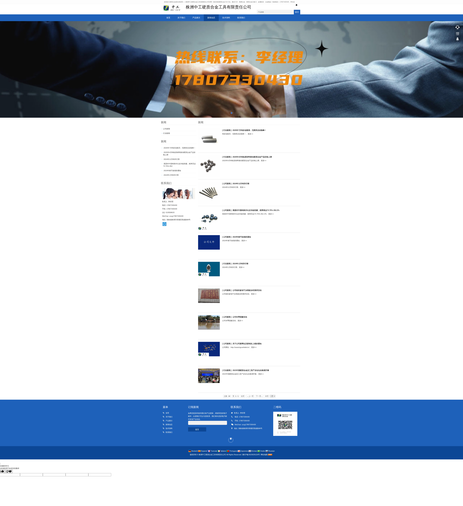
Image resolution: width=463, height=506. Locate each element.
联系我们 (241, 18)
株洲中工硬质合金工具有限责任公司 (212, 455)
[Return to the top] (458, 40)
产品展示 (196, 18)
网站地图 (264, 455)
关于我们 (181, 18)
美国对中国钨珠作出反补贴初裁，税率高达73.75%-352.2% (256, 210)
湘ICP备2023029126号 (251, 455)
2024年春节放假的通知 (242, 237)
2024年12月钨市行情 (241, 184)
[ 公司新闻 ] (227, 184)
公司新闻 (166, 129)
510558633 (170, 212)
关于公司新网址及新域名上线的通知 (247, 344)
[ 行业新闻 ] (227, 130)
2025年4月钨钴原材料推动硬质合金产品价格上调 (252, 157)
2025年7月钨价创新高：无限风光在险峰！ (249, 130)
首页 (168, 18)
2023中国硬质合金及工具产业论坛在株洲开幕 (251, 370)
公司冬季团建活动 (240, 317)
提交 (297, 12)
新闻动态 (211, 18)
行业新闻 (166, 133)
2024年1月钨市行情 (240, 264)
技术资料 (226, 18)
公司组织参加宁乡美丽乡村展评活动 (247, 290)
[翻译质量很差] (9, 471)
